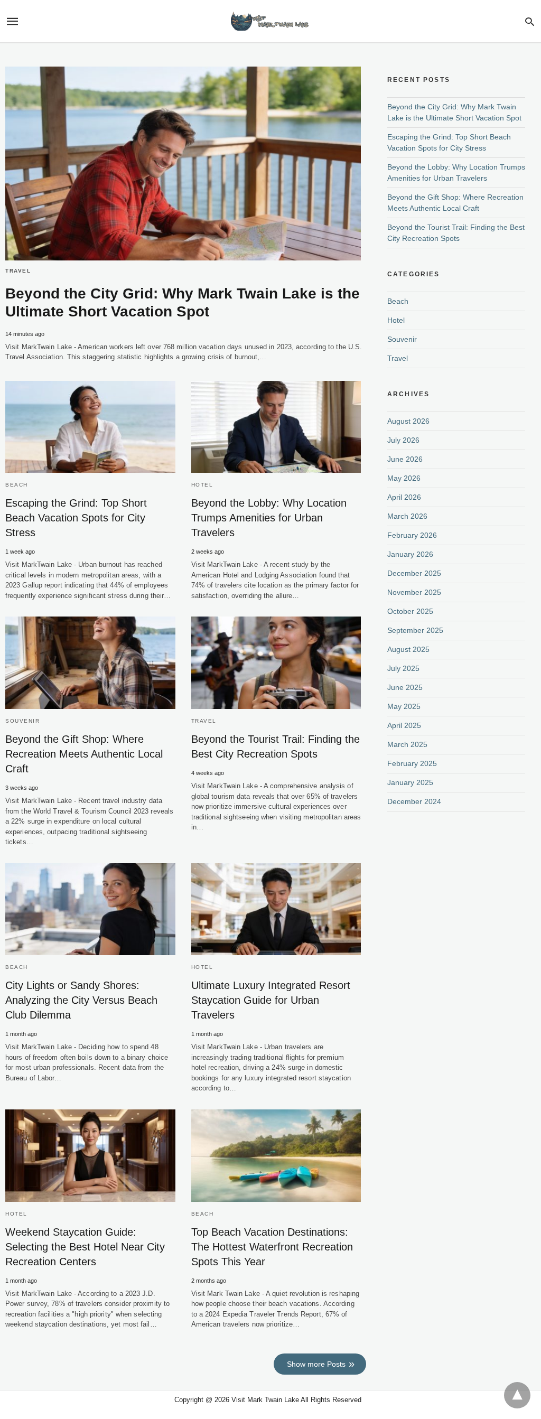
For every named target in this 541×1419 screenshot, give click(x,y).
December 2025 (414, 573)
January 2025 (410, 782)
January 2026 (410, 554)
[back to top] (517, 1395)
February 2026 (412, 535)
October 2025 (410, 611)
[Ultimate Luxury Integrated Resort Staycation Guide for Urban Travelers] (276, 909)
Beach (16, 485)
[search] (530, 21)
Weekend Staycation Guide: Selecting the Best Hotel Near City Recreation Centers (85, 1246)
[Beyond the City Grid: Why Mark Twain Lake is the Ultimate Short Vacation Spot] (183, 163)
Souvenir (22, 721)
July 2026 (403, 440)
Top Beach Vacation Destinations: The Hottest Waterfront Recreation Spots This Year (272, 1246)
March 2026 (407, 516)
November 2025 (414, 592)
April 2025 (404, 725)
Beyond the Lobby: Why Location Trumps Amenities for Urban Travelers (269, 517)
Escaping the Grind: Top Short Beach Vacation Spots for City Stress (76, 517)
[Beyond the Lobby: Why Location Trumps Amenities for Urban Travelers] (276, 427)
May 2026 (404, 478)
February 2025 (412, 763)
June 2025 (405, 687)
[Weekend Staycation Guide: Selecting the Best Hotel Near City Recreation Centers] (90, 1155)
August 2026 (408, 421)
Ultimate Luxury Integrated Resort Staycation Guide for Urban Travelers (270, 1000)
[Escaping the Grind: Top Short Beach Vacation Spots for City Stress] (90, 427)
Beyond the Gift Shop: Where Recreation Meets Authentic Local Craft (84, 753)
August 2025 (408, 649)
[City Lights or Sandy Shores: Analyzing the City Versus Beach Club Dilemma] (90, 909)
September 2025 (415, 630)
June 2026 (405, 459)
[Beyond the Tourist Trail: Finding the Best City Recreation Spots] (276, 663)
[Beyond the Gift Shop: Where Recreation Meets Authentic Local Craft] (90, 663)
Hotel (202, 485)
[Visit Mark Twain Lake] (270, 21)
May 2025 (404, 706)
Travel (18, 271)
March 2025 (407, 744)
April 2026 (404, 497)
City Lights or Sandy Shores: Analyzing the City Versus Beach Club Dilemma (81, 1000)
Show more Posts (316, 1364)
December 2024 (414, 801)
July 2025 (403, 668)
